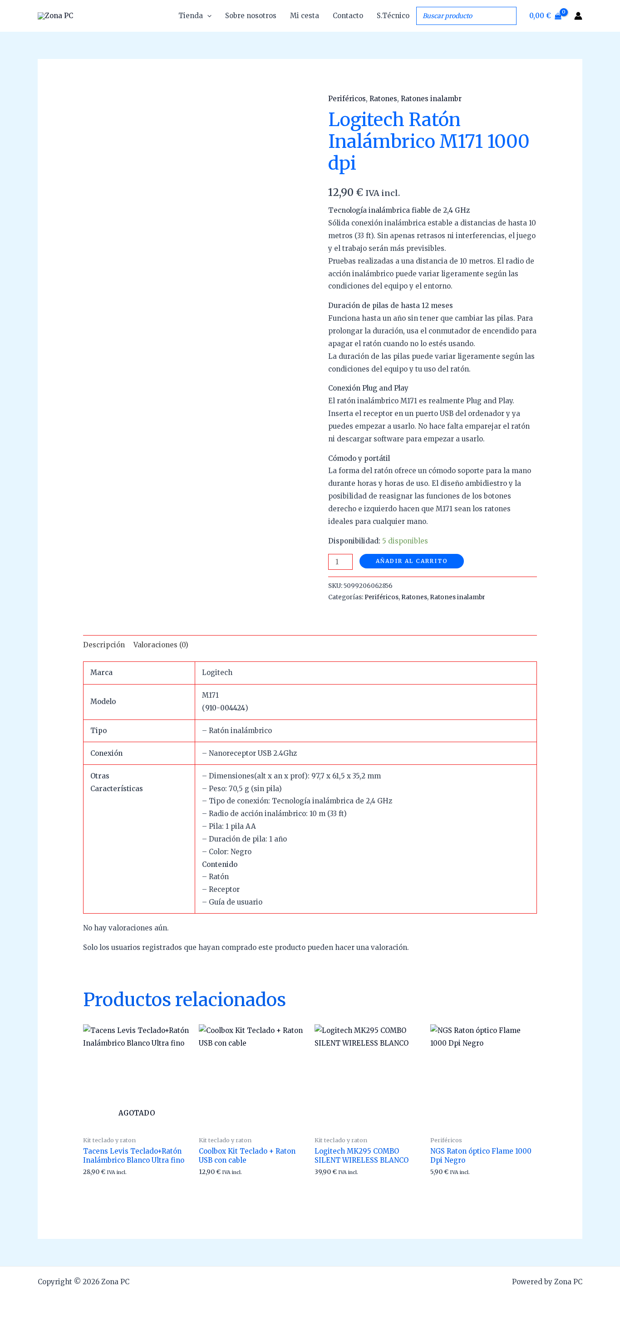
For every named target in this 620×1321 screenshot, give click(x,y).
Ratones (383, 98)
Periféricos (347, 98)
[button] (207, 16)
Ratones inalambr (431, 98)
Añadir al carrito (412, 561)
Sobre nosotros (250, 15)
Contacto (348, 15)
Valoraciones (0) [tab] (160, 645)
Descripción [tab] (104, 645)
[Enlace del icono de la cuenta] (578, 16)
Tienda (190, 15)
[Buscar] (507, 15)
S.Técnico (393, 15)
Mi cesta (304, 15)
